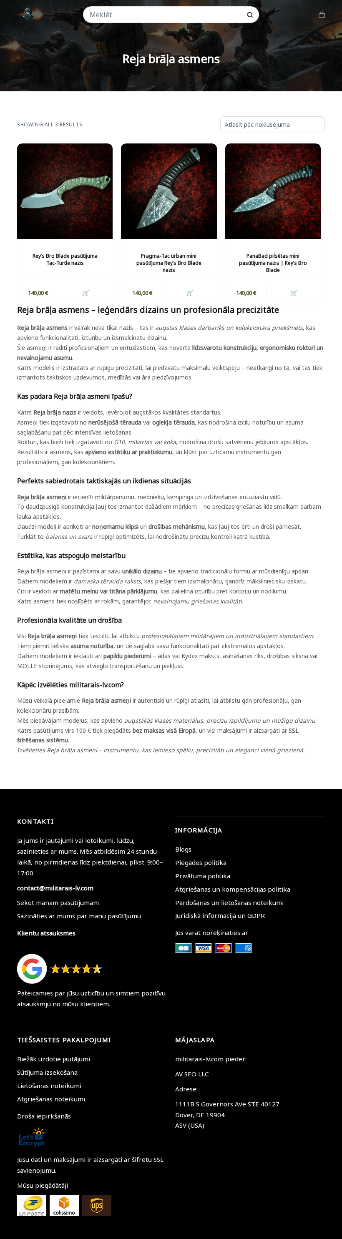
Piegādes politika (200, 862)
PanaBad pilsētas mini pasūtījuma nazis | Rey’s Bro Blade (273, 263)
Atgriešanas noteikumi (51, 1099)
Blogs (183, 849)
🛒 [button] (86, 293)
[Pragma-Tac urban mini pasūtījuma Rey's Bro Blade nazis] (168, 191)
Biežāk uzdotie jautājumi (53, 1059)
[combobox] (165, 14)
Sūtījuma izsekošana (47, 1072)
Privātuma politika (202, 876)
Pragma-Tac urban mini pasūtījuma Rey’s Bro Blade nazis (168, 263)
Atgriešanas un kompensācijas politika (232, 889)
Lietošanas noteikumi (49, 1085)
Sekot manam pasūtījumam (58, 902)
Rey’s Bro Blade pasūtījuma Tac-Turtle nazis (65, 259)
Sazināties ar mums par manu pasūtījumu (79, 916)
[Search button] (250, 15)
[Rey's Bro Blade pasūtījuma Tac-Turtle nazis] (65, 191)
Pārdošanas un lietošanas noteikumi (229, 902)
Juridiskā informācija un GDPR (220, 915)
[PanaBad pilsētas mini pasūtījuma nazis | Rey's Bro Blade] (273, 191)
